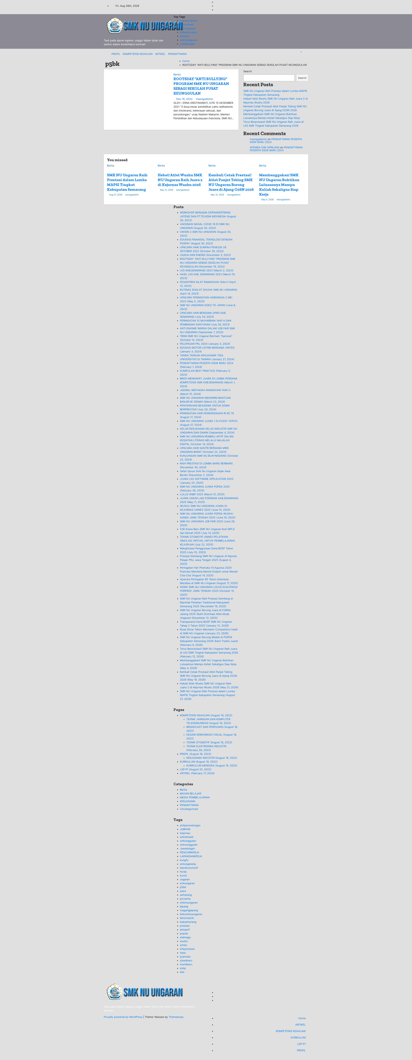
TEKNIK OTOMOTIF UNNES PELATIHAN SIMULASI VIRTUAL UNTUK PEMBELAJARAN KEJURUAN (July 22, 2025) (207, 540)
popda (184, 933)
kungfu (184, 860)
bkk (182, 972)
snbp (183, 968)
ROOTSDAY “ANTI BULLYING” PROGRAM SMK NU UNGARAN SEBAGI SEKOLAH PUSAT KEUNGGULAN (201, 86)
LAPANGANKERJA (191, 856)
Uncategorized (189, 809)
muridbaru (186, 964)
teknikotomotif (189, 867)
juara (183, 891)
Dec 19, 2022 (184, 99)
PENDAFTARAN (177, 53)
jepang (184, 906)
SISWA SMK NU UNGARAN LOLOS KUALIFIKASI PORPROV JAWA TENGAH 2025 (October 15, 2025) (209, 590)
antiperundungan (190, 825)
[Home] (108, 54)
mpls (183, 952)
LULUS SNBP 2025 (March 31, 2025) (202, 494)
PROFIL (116, 53)
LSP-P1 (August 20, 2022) (195, 769)
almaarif (185, 929)
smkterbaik (186, 24)
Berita (177, 74)
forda (183, 871)
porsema (185, 898)
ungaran (185, 879)
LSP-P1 (301, 1044)
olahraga (185, 937)
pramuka (185, 956)
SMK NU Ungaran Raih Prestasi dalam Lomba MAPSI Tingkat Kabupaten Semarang (127, 182)
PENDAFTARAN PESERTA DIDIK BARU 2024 (276, 141)
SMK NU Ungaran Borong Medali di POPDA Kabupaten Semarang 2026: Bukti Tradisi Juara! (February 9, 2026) (209, 641)
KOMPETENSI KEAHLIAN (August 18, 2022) (206, 715)
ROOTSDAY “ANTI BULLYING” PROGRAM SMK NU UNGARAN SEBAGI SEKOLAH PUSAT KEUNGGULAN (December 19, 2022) (207, 262)
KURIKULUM (298, 1037)
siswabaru (186, 960)
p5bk (183, 887)
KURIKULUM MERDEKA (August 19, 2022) (211, 765)
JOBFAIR (185, 829)
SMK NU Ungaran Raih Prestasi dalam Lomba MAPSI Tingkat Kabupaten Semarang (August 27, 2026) (207, 695)
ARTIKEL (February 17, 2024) (197, 773)
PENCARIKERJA (189, 852)
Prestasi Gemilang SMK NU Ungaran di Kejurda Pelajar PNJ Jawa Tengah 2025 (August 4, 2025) (208, 559)
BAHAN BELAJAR (190, 793)
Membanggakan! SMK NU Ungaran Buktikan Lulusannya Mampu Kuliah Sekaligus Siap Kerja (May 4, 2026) (208, 664)
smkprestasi (187, 948)
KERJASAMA (187, 801)
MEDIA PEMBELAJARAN (195, 797)
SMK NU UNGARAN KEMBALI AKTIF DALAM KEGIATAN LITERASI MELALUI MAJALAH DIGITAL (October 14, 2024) (206, 440)
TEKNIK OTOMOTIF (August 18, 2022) (209, 742)
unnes (183, 945)
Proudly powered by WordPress (123, 1017)
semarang (186, 894)
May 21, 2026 (166, 190)
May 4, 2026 (267, 199)
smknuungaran (189, 20)
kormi (183, 875)
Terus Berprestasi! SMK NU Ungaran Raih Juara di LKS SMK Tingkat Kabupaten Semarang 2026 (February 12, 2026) (209, 652)
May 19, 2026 (217, 195)
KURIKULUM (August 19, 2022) (199, 761)
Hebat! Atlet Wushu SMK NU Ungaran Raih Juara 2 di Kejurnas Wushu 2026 (180, 180)
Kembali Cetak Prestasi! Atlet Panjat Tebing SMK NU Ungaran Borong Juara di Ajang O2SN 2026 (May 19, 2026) (208, 675)
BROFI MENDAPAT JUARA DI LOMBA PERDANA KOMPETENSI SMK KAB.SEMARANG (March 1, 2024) (208, 382)
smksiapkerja (188, 864)
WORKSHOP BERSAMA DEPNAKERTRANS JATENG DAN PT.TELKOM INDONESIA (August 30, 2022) (208, 216)
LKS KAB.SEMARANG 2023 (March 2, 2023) (206, 270)
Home (186, 61)
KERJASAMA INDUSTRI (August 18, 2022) (211, 757)
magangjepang (189, 910)
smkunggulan (188, 28)
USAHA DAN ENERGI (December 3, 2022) (205, 255)
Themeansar (176, 1017)
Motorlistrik (187, 918)
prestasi (185, 36)
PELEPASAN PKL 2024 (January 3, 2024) (205, 343)
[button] (299, 52)
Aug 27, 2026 (115, 195)
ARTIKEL (160, 53)
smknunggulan (188, 39)
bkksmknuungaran (191, 914)
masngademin (204, 99)
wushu (184, 941)
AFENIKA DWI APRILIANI (264, 147)
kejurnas (185, 833)
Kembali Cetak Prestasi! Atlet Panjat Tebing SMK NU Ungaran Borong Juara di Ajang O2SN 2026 (231, 182)
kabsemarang (188, 32)
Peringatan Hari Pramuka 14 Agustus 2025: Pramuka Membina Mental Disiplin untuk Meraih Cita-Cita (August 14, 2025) (209, 571)
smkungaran (187, 883)
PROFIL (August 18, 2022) (195, 754)
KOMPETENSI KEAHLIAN (138, 53)
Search (247, 71)
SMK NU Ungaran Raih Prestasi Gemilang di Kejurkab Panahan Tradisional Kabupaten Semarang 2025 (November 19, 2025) (206, 602)
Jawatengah (187, 43)
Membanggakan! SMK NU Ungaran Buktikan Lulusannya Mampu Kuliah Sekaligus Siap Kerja (279, 185)
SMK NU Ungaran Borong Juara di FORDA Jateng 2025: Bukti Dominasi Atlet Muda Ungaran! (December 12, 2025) (205, 613)
